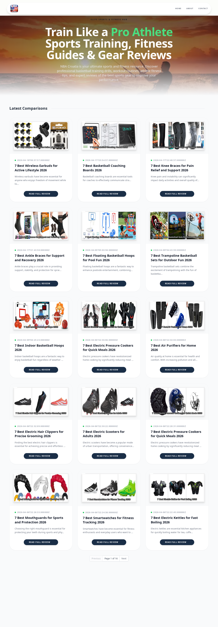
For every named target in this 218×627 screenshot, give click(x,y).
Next (123, 558)
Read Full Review (39, 193)
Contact (203, 8)
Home (178, 8)
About (189, 8)
